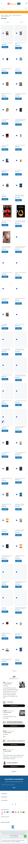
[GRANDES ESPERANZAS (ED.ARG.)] (7, 624)
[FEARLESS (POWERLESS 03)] (21, 468)
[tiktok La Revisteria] (15, 804)
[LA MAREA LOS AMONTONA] (20, 136)
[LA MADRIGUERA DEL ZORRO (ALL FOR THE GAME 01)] (21, 237)
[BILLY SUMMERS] (7, 314)
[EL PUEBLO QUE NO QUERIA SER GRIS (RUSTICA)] (7, 649)
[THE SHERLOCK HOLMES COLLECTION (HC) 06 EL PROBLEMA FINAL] (21, 339)
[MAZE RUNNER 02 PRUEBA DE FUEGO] (21, 263)
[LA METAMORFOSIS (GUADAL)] (21, 391)
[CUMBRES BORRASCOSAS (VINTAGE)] (21, 546)
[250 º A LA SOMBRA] (7, 136)
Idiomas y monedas (5, 822)
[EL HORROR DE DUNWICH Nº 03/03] (7, 468)
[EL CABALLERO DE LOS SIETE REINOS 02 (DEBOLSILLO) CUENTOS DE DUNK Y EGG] (21, 110)
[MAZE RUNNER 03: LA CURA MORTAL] (21, 289)
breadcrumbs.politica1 (17, 15)
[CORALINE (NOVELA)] (7, 160)
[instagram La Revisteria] (12, 804)
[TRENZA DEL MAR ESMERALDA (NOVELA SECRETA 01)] (21, 417)
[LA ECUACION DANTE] (7, 417)
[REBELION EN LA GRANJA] (7, 211)
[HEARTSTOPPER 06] (7, 110)
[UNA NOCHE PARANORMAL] (7, 59)
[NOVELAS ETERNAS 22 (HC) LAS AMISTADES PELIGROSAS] (21, 365)
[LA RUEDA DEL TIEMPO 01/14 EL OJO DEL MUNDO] (21, 443)
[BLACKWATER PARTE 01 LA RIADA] (21, 33)
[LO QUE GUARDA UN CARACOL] (7, 263)
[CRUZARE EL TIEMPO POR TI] (7, 365)
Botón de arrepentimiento (14, 835)
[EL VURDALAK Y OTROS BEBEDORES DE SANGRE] (21, 494)
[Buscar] (25, 8)
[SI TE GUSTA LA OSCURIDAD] (7, 33)
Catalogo (6, 15)
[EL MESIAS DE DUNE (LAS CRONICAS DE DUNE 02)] (21, 185)
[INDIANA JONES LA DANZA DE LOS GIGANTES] (21, 84)
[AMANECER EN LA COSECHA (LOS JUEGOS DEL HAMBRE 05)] (21, 211)
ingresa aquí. (22, 833)
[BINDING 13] (21, 649)
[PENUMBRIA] (7, 185)
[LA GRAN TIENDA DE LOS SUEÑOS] (7, 391)
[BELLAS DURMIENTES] (7, 289)
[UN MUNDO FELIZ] (7, 520)
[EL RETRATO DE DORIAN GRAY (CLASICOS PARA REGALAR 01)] (7, 237)
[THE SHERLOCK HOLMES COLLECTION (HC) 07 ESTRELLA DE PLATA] (7, 339)
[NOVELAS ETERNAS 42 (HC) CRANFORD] (7, 494)
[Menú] (2, 4)
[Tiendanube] (14, 837)
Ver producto (14, 705)
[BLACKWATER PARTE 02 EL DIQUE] (7, 84)
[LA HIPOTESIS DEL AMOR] (21, 314)
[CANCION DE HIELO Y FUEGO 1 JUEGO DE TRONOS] (7, 546)
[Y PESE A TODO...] (21, 59)
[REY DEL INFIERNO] (21, 160)
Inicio (2, 15)
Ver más (14, 771)
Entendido (18, 841)
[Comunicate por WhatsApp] (25, 836)
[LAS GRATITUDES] (21, 624)
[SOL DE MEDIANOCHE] (7, 443)
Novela (10, 15)
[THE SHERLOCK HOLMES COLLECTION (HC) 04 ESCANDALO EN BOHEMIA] (21, 520)
